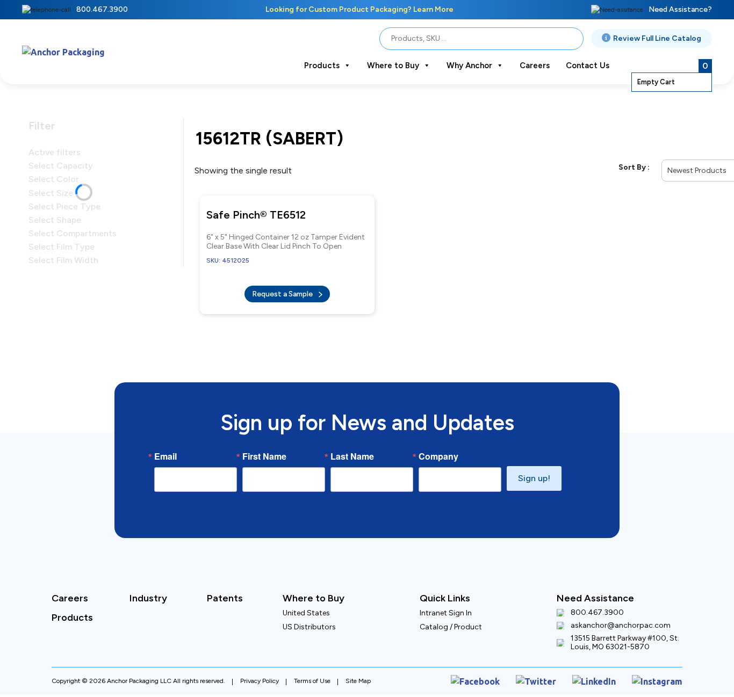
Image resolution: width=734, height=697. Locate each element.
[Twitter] (553, 671)
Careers (535, 65)
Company (438, 449)
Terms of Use (312, 672)
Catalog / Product (451, 619)
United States (306, 605)
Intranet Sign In (446, 605)
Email (165, 449)
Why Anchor (469, 65)
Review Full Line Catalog (657, 38)
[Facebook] (500, 671)
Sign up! (534, 471)
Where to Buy (393, 65)
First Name (264, 449)
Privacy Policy (259, 672)
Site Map (358, 672)
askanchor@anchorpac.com (621, 618)
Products (322, 65)
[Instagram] (661, 671)
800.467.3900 (102, 9)
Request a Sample (283, 288)
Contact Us (587, 65)
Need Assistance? (680, 9)
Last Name (352, 449)
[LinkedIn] (605, 671)
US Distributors (309, 619)
